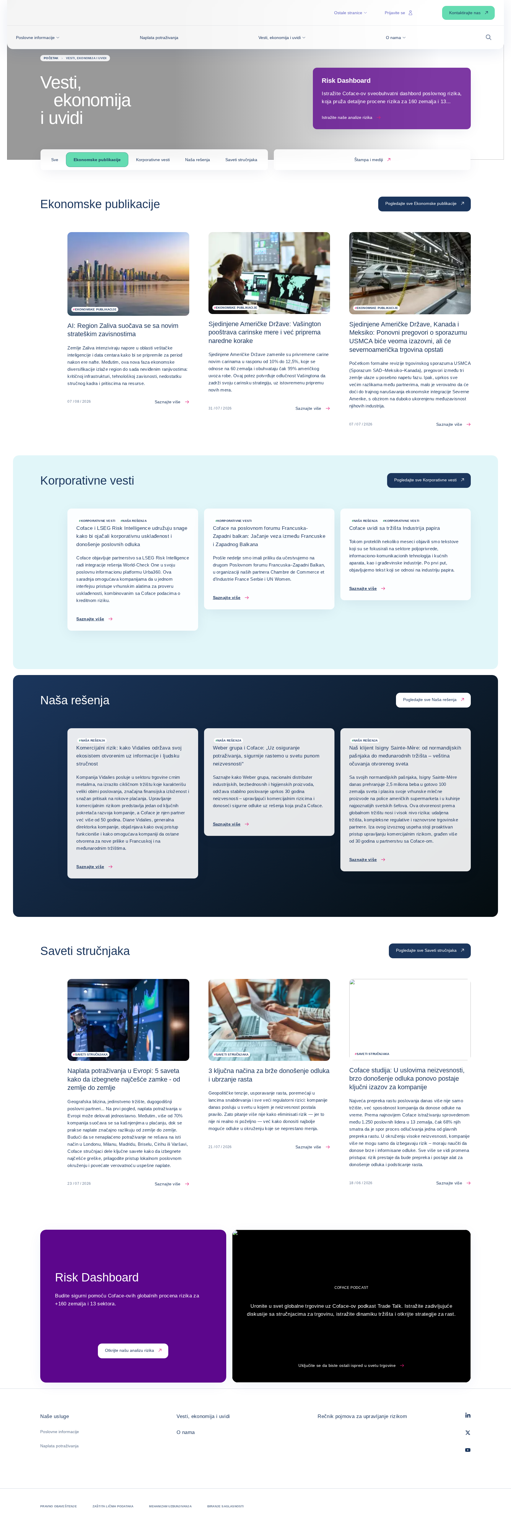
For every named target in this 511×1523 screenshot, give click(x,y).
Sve (54, 159)
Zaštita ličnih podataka (113, 1506)
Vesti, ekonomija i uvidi (203, 1416)
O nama (186, 1432)
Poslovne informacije (59, 1431)
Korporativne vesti (153, 159)
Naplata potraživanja (59, 1445)
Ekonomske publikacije (97, 159)
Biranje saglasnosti (225, 1506)
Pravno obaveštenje (58, 1506)
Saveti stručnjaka (241, 159)
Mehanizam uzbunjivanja (170, 1506)
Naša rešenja (197, 159)
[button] (37, 37)
